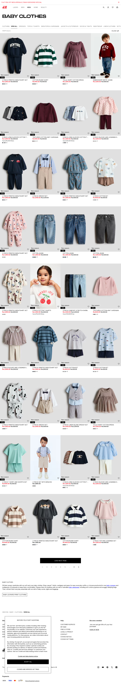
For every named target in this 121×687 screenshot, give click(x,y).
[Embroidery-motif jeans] (106, 55)
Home (36, 7)
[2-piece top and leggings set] (106, 516)
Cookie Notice (66, 637)
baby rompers (111, 585)
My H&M (63, 627)
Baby (11, 612)
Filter (114, 31)
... (69, 567)
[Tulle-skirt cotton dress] (75, 55)
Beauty (44, 7)
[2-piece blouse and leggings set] (106, 113)
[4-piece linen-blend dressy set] (75, 400)
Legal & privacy (66, 632)
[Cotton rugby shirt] (45, 55)
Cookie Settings (66, 639)
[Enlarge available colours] (4, 257)
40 (74, 567)
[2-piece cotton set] (106, 171)
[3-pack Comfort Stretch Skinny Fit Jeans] (75, 286)
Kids (29, 7)
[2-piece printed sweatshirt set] (15, 55)
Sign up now (94, 629)
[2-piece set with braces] (45, 457)
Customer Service (67, 624)
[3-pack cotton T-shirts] (45, 286)
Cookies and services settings (28, 669)
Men (22, 7)
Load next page (60, 560)
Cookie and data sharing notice (28, 656)
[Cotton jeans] (45, 229)
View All (27, 612)
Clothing (18, 612)
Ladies (15, 7)
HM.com (5, 612)
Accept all (28, 662)
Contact (63, 634)
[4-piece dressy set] (45, 171)
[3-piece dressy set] (45, 400)
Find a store (65, 629)
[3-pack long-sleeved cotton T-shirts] (15, 113)
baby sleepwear (74, 587)
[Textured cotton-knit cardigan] (45, 113)
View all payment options (32, 681)
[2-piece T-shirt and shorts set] (15, 457)
